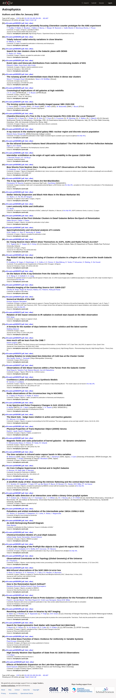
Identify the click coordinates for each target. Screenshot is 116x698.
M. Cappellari (22, 484)
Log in (110, 3)
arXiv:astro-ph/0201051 (13, 23)
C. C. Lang (30, 276)
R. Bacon (52, 484)
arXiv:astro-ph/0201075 (13, 338)
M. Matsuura (11, 457)
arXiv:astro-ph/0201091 (13, 544)
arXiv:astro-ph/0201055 (13, 74)
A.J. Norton (11, 513)
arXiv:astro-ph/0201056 (13, 88)
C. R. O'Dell (75, 498)
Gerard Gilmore (36, 537)
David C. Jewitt (12, 431)
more (31, 20)
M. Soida (35, 443)
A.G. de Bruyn (26, 157)
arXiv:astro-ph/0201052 (13, 37)
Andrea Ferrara (26, 586)
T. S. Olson (10, 655)
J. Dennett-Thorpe (13, 157)
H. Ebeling (86, 262)
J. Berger (48, 28)
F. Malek (18, 28)
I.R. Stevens (51, 549)
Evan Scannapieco (39, 586)
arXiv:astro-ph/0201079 (13, 391)
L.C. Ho (17, 197)
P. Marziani (30, 470)
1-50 (17, 18)
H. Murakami (43, 458)
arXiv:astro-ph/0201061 (13, 153)
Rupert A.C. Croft (38, 600)
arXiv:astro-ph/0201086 (13, 479)
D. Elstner (27, 443)
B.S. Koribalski (20, 549)
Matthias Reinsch (13, 329)
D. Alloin (48, 106)
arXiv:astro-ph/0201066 (13, 216)
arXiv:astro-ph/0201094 (13, 581)
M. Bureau (60, 484)
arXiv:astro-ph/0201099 (13, 650)
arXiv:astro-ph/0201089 (13, 520)
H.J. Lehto (39, 513)
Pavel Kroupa (11, 641)
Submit (93, 3)
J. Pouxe (92, 28)
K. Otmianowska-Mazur (15, 443)
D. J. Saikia (11, 396)
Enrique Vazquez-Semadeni (17, 301)
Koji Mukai (51, 183)
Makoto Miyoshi (33, 370)
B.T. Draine (17, 146)
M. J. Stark (24, 407)
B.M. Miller (77, 484)
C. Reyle (10, 53)
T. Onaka (20, 458)
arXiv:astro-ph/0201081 (13, 414)
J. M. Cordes (21, 169)
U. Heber (10, 614)
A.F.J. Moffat (30, 549)
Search (86, 3)
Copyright (36, 690)
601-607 (45, 18)
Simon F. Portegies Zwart (16, 79)
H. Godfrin (53, 627)
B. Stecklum (17, 572)
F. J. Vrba (38, 572)
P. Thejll (43, 614)
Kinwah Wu (22, 134)
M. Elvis (39, 118)
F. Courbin (22, 106)
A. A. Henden (47, 572)
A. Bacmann (57, 572)
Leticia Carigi (11, 537)
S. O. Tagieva (11, 244)
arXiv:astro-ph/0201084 (13, 452)
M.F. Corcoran (41, 549)
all (35, 20)
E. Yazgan (23, 244)
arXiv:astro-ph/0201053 (13, 49)
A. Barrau (41, 28)
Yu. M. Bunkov (32, 627)
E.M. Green (54, 614)
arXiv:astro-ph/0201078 (13, 377)
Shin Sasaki (11, 358)
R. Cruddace (11, 262)
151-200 (32, 18)
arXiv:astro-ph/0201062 (13, 164)
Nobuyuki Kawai (54, 290)
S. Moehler (20, 614)
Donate (101, 3)
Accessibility (13, 693)
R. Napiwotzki (32, 614)
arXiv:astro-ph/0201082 (13, 426)
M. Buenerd (57, 28)
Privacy (3, 693)
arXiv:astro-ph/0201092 (13, 556)
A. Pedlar (28, 396)
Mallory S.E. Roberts (40, 290)
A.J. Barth (10, 197)
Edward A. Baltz (12, 65)
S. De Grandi (95, 262)
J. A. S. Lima (11, 93)
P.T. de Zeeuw (87, 484)
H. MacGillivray (59, 262)
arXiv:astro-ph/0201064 (13, 192)
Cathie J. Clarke (23, 220)
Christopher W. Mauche (15, 183)
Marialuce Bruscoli (13, 586)
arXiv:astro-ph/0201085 (13, 466)
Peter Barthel (11, 525)
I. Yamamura (54, 457)
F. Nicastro (10, 118)
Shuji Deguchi (12, 370)
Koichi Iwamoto (12, 667)
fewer (27, 20)
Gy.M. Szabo (11, 232)
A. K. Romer (48, 262)
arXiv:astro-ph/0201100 (14, 662)
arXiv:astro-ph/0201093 (13, 568)
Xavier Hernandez (23, 537)
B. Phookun (20, 396)
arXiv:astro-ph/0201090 (13, 532)
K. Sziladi (37, 232)
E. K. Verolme (11, 484)
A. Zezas (21, 118)
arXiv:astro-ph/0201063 (13, 178)
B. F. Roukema (12, 561)
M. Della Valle (20, 470)
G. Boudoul (26, 28)
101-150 (26, 18)
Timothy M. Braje (13, 290)
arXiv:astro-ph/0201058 (13, 113)
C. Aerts (18, 42)
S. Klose (10, 572)
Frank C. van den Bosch (15, 600)
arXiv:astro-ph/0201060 (13, 141)
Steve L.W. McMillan (42, 79)
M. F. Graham (12, 498)
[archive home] (8, 3)
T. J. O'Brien (50, 498)
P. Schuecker (77, 262)
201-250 (38, 18)
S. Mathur (82, 118)
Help (9, 690)
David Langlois (12, 343)
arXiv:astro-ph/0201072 (13, 297)
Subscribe (26, 690)
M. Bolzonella (61, 106)
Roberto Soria (12, 134)
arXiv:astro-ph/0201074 (13, 324)
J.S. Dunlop (20, 419)
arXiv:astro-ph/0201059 (13, 129)
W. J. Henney (63, 498)
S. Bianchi (93, 118)
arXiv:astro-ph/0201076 (13, 353)
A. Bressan (10, 470)
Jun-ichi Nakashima (47, 370)
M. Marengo (71, 118)
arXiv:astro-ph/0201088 (13, 509)
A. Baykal (10, 407)
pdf (23, 23)
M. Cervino (10, 382)
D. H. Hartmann (28, 572)
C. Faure (10, 106)
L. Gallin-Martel (67, 28)
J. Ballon (34, 28)
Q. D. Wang (11, 276)
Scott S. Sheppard (24, 431)
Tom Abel (28, 600)
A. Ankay (33, 244)
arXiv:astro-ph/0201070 (13, 271)
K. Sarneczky (28, 232)
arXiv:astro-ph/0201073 (13, 312)
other (31, 23)
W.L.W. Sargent (26, 197)
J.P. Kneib (35, 106)
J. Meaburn (24, 498)
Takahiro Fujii (22, 370)
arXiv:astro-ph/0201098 (13, 636)
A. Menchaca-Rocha (81, 28)
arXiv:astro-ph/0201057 (13, 102)
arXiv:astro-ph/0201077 (13, 365)
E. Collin (43, 627)
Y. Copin (31, 484)
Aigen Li (9, 146)
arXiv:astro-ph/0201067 (13, 227)
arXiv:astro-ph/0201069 (13, 255)
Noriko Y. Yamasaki (23, 358)
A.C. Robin (17, 53)
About (3, 690)
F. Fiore (48, 118)
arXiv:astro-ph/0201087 (13, 493)
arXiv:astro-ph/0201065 (13, 204)
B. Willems (10, 42)
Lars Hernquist (51, 600)
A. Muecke (10, 549)
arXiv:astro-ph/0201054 (13, 60)
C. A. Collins (39, 262)
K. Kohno (35, 396)
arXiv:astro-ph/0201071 (13, 285)
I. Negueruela (56, 513)
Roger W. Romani (26, 290)
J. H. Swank (47, 407)
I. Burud (75, 106)
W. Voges (20, 262)
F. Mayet (10, 627)
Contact (17, 690)
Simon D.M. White (63, 600)
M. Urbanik (43, 443)
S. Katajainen (30, 513)
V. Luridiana (19, 382)
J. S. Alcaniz (31, 93)
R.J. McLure (11, 419)
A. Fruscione (58, 118)
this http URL (81, 135)
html (26, 23)
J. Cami (73, 457)
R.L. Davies (69, 484)
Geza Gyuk (23, 65)
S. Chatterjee (11, 169)
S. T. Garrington (37, 498)
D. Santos (19, 627)
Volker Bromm (12, 220)
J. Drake (30, 118)
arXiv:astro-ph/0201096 (13, 609)
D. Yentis (68, 262)
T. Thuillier (10, 28)
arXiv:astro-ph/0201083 (13, 438)
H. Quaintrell (20, 513)
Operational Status (27, 693)
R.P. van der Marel (41, 484)
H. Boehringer (29, 262)
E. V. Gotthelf (20, 276)
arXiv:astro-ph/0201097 (13, 623)
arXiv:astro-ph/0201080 (13, 403)
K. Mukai (47, 513)
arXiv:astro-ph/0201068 (13, 239)
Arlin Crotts (32, 65)
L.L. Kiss (20, 232)
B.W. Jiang (10, 317)
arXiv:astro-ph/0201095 (13, 595)
